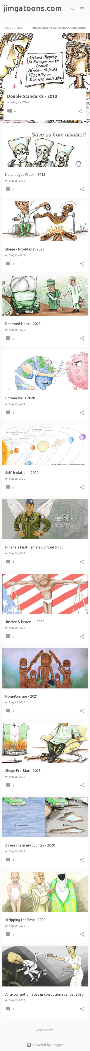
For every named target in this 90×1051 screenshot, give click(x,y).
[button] (80, 111)
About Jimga (13, 27)
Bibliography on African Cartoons (59, 27)
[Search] (73, 8)
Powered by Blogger (47, 1045)
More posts (45, 1030)
